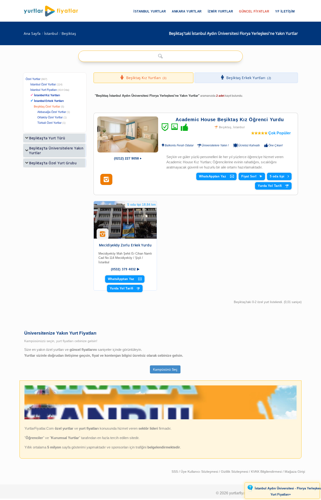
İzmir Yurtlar (220, 11)
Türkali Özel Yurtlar (49, 122)
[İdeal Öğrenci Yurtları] (160, 418)
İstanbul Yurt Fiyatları (49, 90)
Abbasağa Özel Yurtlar (51, 112)
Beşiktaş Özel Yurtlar (47, 106)
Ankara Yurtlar (186, 11)
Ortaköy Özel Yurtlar (50, 117)
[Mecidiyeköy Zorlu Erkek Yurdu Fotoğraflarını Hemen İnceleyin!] (103, 236)
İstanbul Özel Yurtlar (43, 84)
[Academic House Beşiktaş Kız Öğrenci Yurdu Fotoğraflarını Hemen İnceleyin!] (106, 179)
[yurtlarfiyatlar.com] (53, 11)
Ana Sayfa (32, 33)
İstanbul (51, 33)
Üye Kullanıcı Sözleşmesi (200, 471)
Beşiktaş (69, 33)
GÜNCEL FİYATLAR (254, 11)
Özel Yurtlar (33, 79)
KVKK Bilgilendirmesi (267, 471)
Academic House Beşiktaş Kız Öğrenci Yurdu (230, 119)
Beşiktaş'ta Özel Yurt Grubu (53, 163)
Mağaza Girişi (295, 471)
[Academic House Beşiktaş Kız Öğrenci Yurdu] (127, 134)
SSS (175, 471)
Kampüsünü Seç (165, 369)
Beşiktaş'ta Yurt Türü (47, 138)
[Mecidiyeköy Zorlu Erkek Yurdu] (125, 220)
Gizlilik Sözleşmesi (235, 471)
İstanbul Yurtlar (149, 11)
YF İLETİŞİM (285, 11)
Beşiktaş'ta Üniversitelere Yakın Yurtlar (56, 150)
